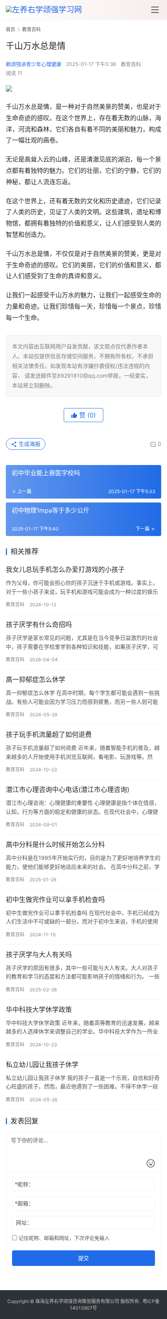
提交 (83, 1258)
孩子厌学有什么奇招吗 (39, 624)
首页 (10, 29)
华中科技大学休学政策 (39, 1010)
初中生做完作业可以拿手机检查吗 (55, 900)
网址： (24, 1222)
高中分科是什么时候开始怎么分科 (55, 845)
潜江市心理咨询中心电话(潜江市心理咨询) (67, 790)
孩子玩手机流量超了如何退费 (49, 734)
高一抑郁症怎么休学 (35, 679)
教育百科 (131, 64)
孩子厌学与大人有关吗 (39, 955)
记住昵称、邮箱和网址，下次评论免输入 (63, 1238)
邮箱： (24, 1203)
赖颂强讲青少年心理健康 (33, 64)
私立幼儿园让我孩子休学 (42, 1065)
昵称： (24, 1184)
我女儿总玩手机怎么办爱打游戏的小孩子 (65, 569)
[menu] (155, 10)
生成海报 (28, 443)
